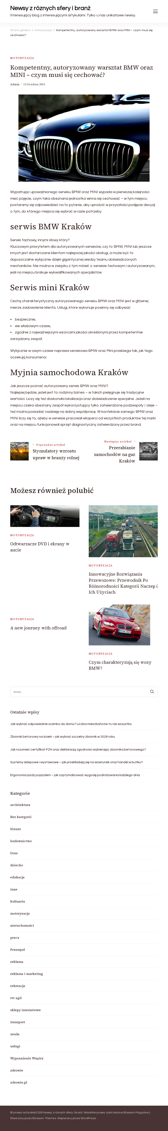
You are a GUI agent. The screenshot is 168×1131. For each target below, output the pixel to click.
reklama (16, 961)
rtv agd (16, 998)
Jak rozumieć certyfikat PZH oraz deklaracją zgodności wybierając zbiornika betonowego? (78, 749)
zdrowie (16, 1070)
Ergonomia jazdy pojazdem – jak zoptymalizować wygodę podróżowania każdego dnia (75, 775)
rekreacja (17, 986)
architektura (20, 804)
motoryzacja (22, 58)
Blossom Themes (44, 1118)
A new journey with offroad (38, 628)
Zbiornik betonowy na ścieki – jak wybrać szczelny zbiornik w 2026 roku (62, 736)
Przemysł (17, 949)
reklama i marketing (26, 973)
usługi (15, 1046)
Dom (14, 853)
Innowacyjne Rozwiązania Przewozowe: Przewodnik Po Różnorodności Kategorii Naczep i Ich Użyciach (123, 583)
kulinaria (17, 901)
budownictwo (21, 841)
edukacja (17, 877)
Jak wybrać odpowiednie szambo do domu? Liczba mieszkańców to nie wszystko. (71, 724)
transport (17, 1022)
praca (14, 937)
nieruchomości (22, 925)
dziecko (16, 865)
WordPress (88, 1118)
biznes (15, 829)
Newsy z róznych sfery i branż (50, 8)
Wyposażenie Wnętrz (26, 1058)
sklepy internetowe (25, 1010)
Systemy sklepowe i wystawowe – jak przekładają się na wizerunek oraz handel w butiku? (76, 762)
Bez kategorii (21, 817)
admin (14, 84)
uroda (14, 1034)
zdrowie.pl (18, 1082)
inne (13, 889)
